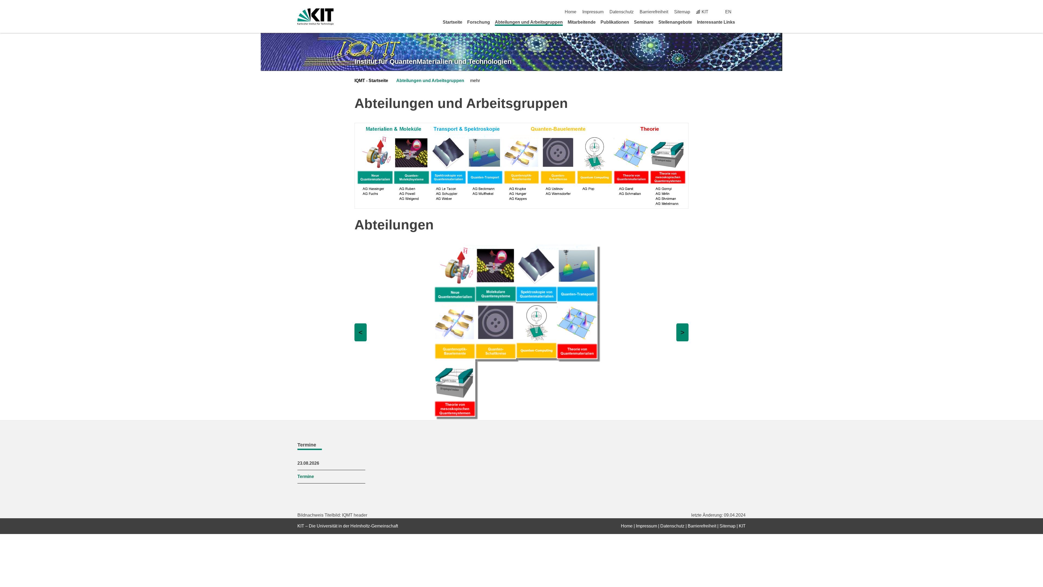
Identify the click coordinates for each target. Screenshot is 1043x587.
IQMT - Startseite (371, 80)
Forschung (478, 22)
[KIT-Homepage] (315, 16)
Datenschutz (622, 12)
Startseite (452, 22)
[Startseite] (744, 22)
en (728, 12)
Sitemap (682, 12)
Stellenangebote (675, 22)
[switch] (744, 11)
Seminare (644, 22)
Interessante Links (716, 22)
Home (570, 12)
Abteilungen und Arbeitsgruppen (529, 22)
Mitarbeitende (582, 22)
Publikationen (615, 22)
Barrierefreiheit (654, 12)
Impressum (593, 12)
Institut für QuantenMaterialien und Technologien (432, 61)
